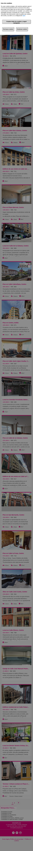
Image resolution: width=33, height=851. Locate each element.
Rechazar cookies (8, 29)
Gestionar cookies (22, 29)
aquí (24, 15)
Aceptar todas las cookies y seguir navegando (16, 22)
